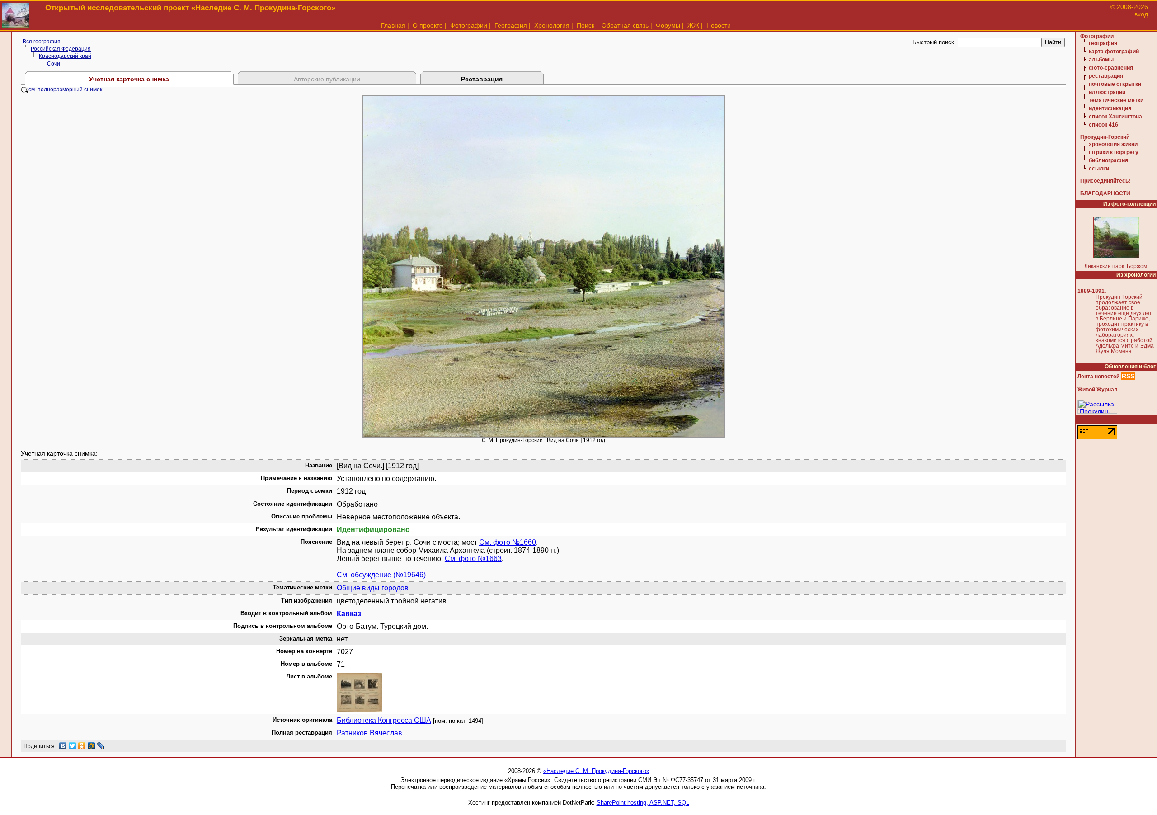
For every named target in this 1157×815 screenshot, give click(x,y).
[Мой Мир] (91, 746)
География (510, 25)
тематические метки (1116, 100)
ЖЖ (693, 25)
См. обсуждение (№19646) (381, 575)
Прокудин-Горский (1104, 137)
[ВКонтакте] (63, 746)
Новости (718, 25)
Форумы (668, 25)
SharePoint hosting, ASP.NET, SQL (643, 802)
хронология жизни (1113, 144)
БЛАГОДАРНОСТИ (1105, 193)
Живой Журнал (1097, 389)
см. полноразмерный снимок (65, 89)
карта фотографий (1114, 51)
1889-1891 (1091, 291)
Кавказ (349, 613)
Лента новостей (1098, 376)
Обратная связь (625, 25)
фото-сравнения (1111, 68)
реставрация (1106, 76)
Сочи (53, 63)
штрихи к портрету (1113, 152)
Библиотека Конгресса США (384, 720)
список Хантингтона (1115, 116)
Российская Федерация (61, 49)
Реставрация (482, 79)
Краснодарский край (65, 56)
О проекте (428, 25)
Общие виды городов (373, 588)
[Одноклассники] (82, 746)
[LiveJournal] (101, 746)
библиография (1108, 160)
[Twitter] (72, 746)
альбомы (1101, 59)
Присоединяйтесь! (1105, 181)
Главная (393, 25)
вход (1141, 14)
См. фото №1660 (507, 542)
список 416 (1103, 124)
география (1103, 43)
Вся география (42, 41)
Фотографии (468, 25)
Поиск (585, 25)
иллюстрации (1107, 92)
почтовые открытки (1115, 84)
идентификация (1110, 108)
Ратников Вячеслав (369, 733)
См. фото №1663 (473, 558)
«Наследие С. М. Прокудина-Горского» (596, 771)
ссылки (1099, 168)
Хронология (551, 25)
